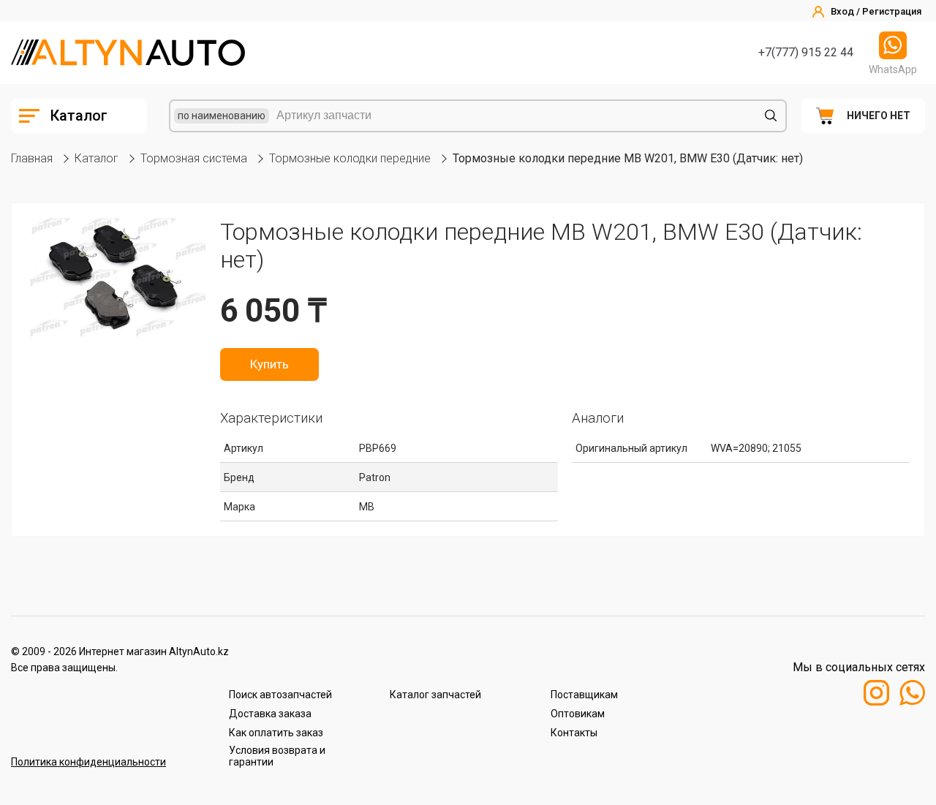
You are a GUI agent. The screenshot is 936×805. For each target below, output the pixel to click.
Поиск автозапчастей (280, 694)
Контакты (574, 732)
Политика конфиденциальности (88, 762)
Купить (269, 364)
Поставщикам (584, 694)
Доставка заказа (270, 713)
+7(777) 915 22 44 (805, 52)
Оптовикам (578, 713)
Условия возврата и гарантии (277, 756)
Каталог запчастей (435, 694)
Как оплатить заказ (276, 732)
